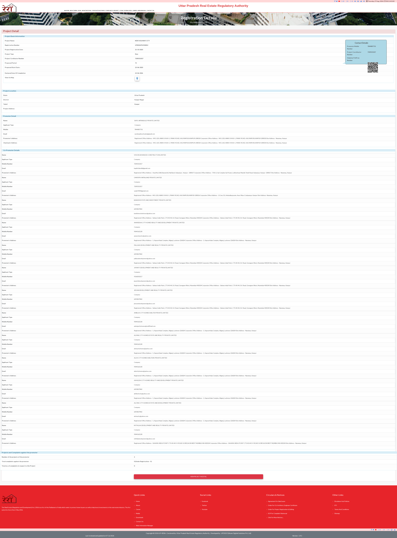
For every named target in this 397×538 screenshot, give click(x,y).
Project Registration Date (14, 49)
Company (138, 125)
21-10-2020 (139, 49)
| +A (342, 1)
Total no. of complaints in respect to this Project (18, 466)
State (5, 95)
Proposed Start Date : (12, 67)
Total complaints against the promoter (15, 461)
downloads (139, 517)
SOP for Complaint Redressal (277, 513)
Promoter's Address (10, 138)
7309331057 (139, 58)
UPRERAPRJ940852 (141, 45)
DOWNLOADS (128, 10)
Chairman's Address (10, 143)
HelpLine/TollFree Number (353, 59)
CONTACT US (150, 10)
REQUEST (116, 10)
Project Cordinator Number (14, 58)
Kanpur (137, 104)
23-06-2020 (139, 67)
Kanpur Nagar (139, 100)
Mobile (5, 129)
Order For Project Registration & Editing (281, 509)
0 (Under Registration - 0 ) (143, 461)
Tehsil (5, 104)
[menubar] (109, 10)
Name (5, 120)
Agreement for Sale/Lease (276, 501)
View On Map (9, 77)
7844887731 (372, 46)
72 (136, 63)
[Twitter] (337, 1)
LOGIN (121, 10)
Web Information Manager (144, 525)
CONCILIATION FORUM (98, 10)
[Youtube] (339, 1)
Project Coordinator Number (354, 53)
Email (5, 134)
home (138, 501)
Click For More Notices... (275, 517)
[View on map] (137, 78)
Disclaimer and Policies (341, 501)
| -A (351, 1)
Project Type (9, 54)
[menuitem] (66, 10)
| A (347, 1)
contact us (139, 521)
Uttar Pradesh (139, 95)
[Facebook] (334, 1)
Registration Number (12, 45)
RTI (335, 505)
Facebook (205, 501)
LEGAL (79, 10)
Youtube (204, 509)
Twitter (204, 505)
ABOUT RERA (73, 10)
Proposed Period (11, 63)
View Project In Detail (198, 476)
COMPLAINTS (109, 10)
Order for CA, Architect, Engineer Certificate (282, 505)
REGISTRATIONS (86, 10)
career (138, 509)
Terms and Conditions (341, 509)
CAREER (134, 10)
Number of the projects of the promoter (15, 457)
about (138, 505)
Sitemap (337, 513)
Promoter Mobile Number (353, 47)
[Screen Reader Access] (358, 1)
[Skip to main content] (355, 1)
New (136, 54)
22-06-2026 (139, 73)
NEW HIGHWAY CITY (142, 41)
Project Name (9, 41)
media (138, 513)
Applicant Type (8, 125)
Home (67, 10)
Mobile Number (7, 164)
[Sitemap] (361, 1)
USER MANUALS (141, 10)
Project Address (9, 108)
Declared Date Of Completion (15, 73)
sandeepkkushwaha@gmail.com (145, 134)
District (6, 100)
